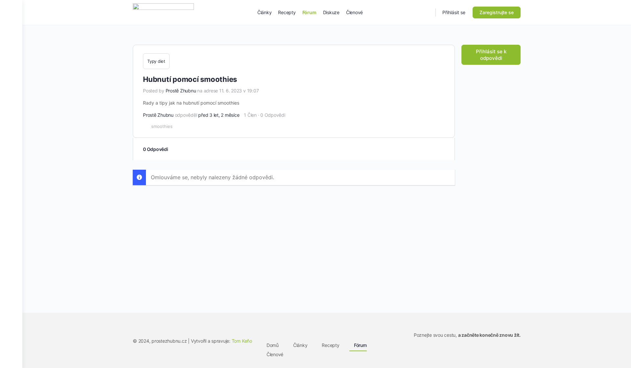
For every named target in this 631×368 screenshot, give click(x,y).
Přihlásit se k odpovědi (491, 54)
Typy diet (156, 61)
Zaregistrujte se (496, 12)
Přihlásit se (453, 12)
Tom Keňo (242, 341)
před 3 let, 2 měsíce (218, 115)
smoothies (162, 126)
